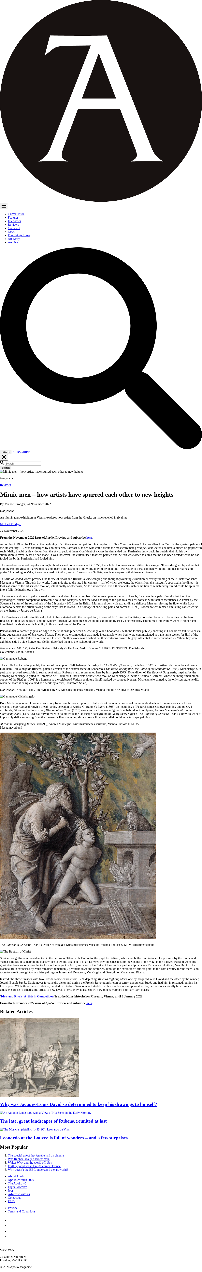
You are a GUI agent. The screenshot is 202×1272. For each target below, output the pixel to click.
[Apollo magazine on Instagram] (10, 1231)
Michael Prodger (10, 524)
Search (6, 467)
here (89, 537)
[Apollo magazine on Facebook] (10, 1220)
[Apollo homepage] (101, 101)
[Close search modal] (4, 457)
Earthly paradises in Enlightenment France (34, 1166)
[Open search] (101, 448)
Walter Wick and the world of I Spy (30, 1162)
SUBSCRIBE (21, 451)
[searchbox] (23, 464)
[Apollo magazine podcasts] (10, 1236)
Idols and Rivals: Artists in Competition (27, 996)
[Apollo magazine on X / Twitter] (10, 1225)
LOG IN (6, 452)
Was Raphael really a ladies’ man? (29, 1159)
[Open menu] (4, 206)
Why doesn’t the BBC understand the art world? (38, 1169)
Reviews (5, 485)
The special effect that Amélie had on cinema (36, 1155)
